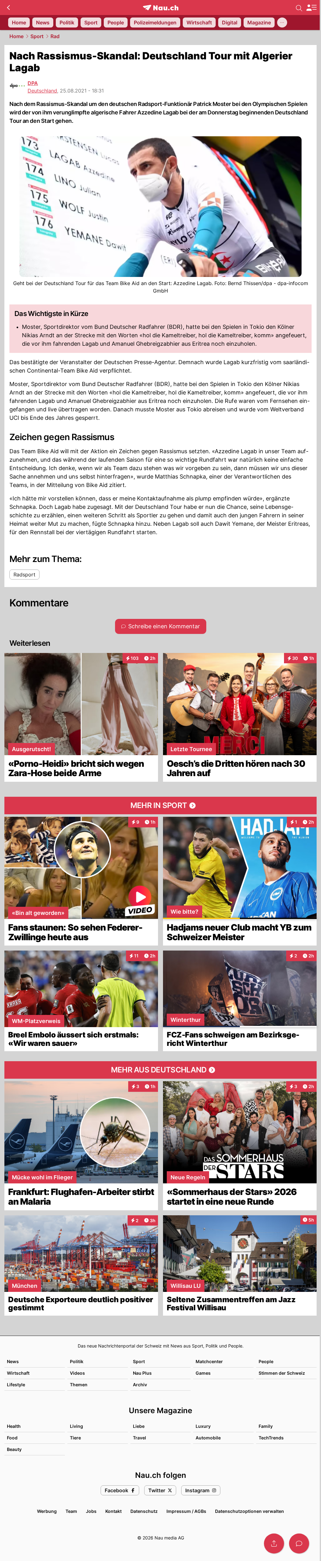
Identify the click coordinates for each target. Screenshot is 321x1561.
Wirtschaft (18, 1373)
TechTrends (271, 1437)
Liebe (139, 1426)
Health (14, 1426)
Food (12, 1437)
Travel (139, 1437)
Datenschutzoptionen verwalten (249, 1511)
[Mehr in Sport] (160, 805)
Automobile (208, 1437)
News (13, 1361)
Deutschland (42, 91)
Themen (78, 1384)
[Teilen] (274, 1543)
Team (71, 1511)
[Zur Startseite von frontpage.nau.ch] (160, 8)
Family (266, 1426)
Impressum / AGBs (186, 1511)
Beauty (14, 1449)
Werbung (47, 1511)
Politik (76, 1361)
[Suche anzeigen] (299, 7)
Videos (77, 1373)
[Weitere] (282, 23)
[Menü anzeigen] (311, 7)
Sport (37, 36)
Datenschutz (144, 1511)
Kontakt (113, 1511)
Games (203, 1373)
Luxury (203, 1426)
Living (76, 1426)
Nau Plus (142, 1373)
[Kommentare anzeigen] (299, 1543)
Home (16, 36)
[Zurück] (8, 7)
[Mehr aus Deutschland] (160, 1070)
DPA (33, 83)
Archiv (140, 1384)
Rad (55, 36)
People (266, 1361)
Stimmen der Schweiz (282, 1373)
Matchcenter (209, 1361)
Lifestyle (16, 1384)
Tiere (75, 1437)
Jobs (91, 1511)
